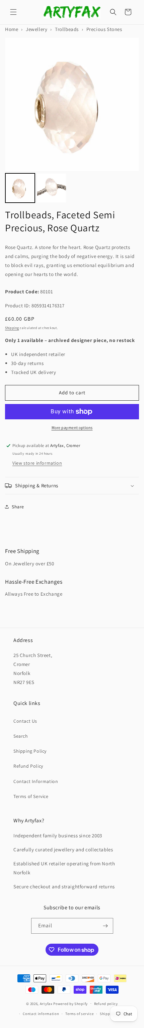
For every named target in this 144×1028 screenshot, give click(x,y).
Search (20, 736)
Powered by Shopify (70, 1003)
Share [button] (18, 507)
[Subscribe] (105, 926)
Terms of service (79, 1013)
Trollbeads (67, 29)
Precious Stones (104, 29)
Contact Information (35, 781)
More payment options (72, 427)
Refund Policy (28, 766)
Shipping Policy (30, 751)
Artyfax (46, 1003)
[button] (13, 12)
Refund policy (106, 1003)
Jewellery (36, 29)
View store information (37, 463)
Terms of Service (31, 796)
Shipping (12, 328)
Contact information (41, 1013)
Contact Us (25, 721)
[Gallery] (72, 121)
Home (11, 29)
